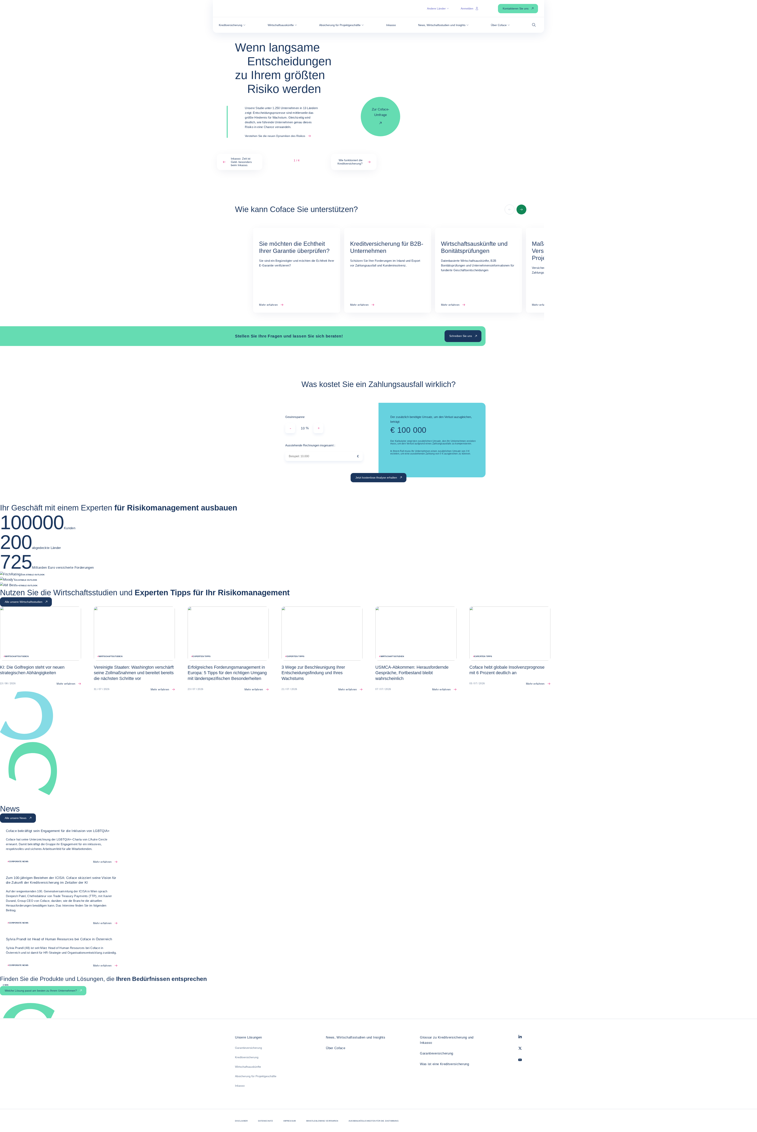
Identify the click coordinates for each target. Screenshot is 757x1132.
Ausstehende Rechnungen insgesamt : (310, 445)
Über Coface (335, 1048)
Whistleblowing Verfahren (322, 1121)
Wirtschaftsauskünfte (248, 1066)
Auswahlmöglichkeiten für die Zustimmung (374, 1121)
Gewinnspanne (295, 417)
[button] (232, 25)
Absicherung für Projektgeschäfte (255, 1076)
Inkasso (240, 1085)
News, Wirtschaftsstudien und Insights (355, 1037)
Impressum (289, 1121)
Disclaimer (241, 1121)
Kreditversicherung (246, 1057)
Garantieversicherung (248, 1047)
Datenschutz (265, 1121)
